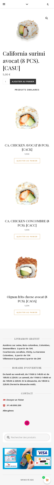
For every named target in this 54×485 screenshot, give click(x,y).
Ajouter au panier (23, 81)
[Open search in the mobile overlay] (27, 437)
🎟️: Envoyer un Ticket (13, 399)
